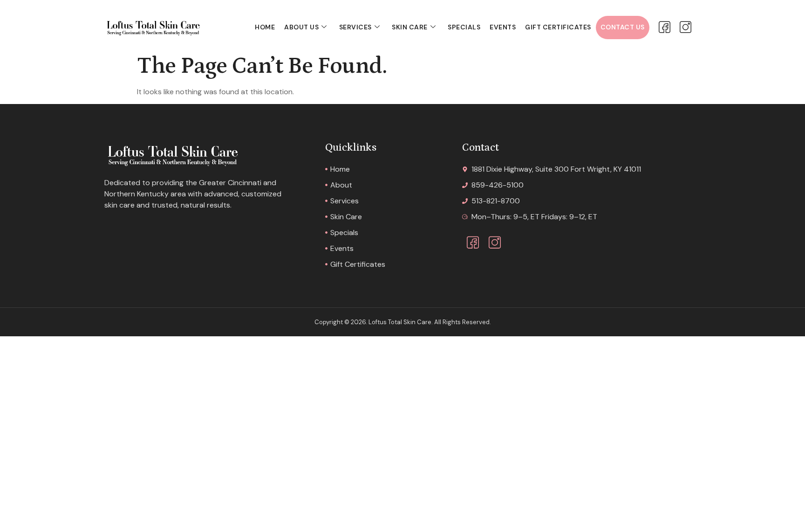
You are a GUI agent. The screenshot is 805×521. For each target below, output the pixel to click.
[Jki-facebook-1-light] (664, 27)
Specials (464, 27)
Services (355, 27)
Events (503, 27)
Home (265, 27)
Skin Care (410, 27)
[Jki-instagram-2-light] (685, 27)
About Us (301, 27)
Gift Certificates (558, 27)
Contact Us (622, 27)
